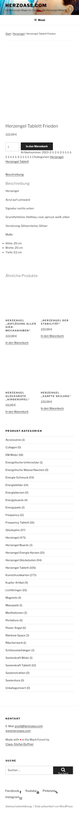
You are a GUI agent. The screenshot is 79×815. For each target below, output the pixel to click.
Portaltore (12, 620)
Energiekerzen (15, 492)
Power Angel (14, 628)
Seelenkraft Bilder (17, 657)
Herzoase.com (26, 5)
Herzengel (19, 33)
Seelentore (13, 680)
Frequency (12, 515)
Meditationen (14, 612)
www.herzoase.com (18, 730)
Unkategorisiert (16, 688)
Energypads (13, 507)
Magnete (11, 597)
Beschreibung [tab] (15, 174)
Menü (41, 20)
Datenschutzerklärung (19, 806)
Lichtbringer (14, 590)
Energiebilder (14, 485)
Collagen (11, 447)
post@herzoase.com (29, 726)
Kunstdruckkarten (17, 575)
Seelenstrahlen (16, 673)
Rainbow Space (15, 635)
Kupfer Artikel (15, 582)
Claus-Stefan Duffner (20, 744)
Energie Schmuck (17, 477)
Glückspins (13, 530)
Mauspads (12, 605)
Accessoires (13, 440)
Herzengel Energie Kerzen (22, 552)
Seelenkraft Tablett (18, 665)
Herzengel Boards (17, 545)
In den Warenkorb (37, 146)
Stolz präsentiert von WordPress (54, 806)
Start (8, 33)
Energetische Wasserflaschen (25, 470)
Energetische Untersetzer (22, 462)
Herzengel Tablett (17, 161)
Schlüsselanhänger (18, 650)
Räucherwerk (14, 642)
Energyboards (15, 500)
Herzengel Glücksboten (21, 560)
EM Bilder (12, 455)
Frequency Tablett (17, 522)
